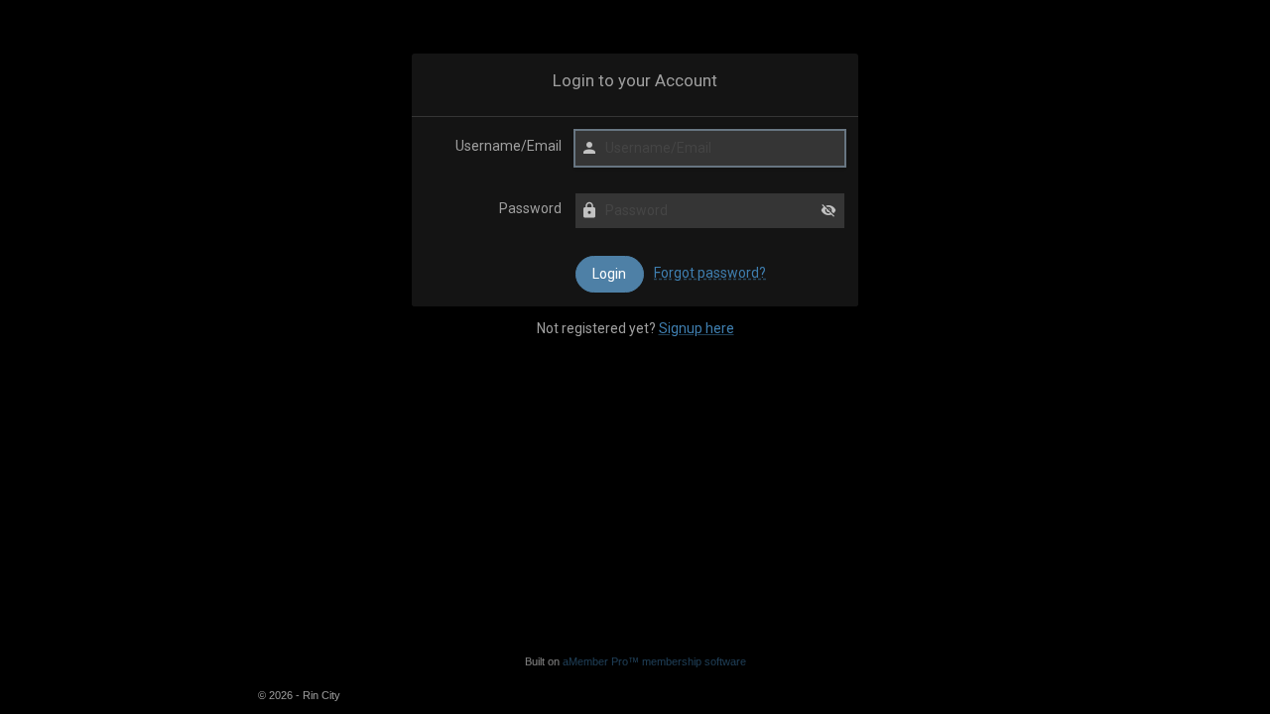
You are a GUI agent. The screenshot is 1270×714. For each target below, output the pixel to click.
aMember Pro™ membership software (654, 661)
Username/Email (508, 146)
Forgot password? (710, 273)
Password (530, 208)
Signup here (696, 328)
